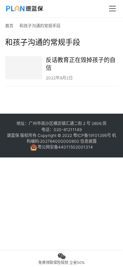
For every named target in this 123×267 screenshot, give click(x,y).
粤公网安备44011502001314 (65, 147)
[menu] (112, 8)
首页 (9, 25)
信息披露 (88, 141)
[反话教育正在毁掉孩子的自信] (23, 67)
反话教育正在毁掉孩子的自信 (80, 63)
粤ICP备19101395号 (92, 135)
